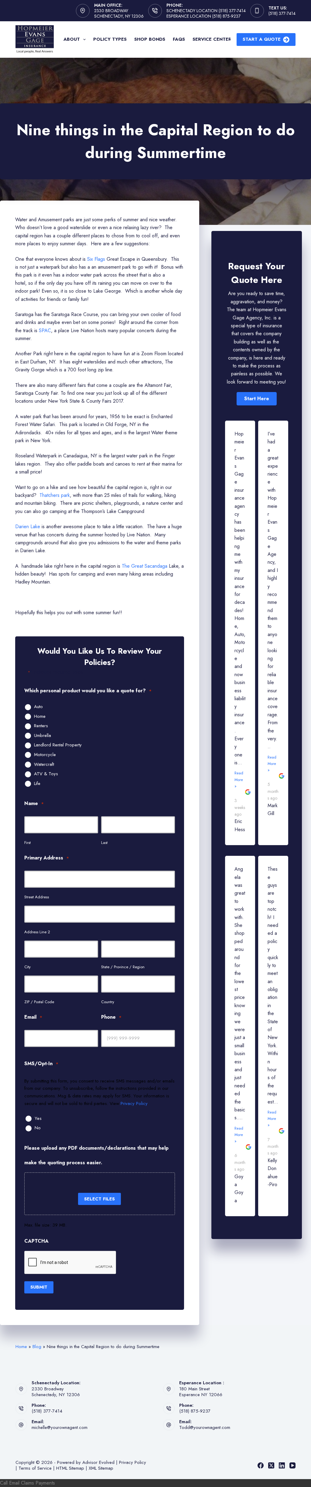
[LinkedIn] (282, 1465)
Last (104, 842)
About (71, 39)
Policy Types (110, 39)
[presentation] (70, 1263)
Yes (38, 1119)
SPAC (45, 330)
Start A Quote (262, 39)
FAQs (179, 39)
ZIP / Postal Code (39, 1002)
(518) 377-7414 (282, 13)
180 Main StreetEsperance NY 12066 (200, 1391)
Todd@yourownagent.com (204, 1427)
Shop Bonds (149, 39)
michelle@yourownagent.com (59, 1427)
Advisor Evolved (98, 1462)
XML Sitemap (101, 1468)
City (27, 967)
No (38, 1128)
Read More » (238, 779)
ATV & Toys (46, 774)
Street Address (36, 897)
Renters (41, 726)
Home (40, 717)
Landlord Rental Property (58, 745)
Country (107, 1002)
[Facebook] (261, 1465)
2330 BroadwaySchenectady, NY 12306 (56, 1391)
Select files (99, 1199)
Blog (36, 1346)
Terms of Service (35, 1468)
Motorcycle (45, 755)
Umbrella (42, 736)
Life (37, 784)
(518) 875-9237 (194, 1411)
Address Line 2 (37, 932)
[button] (257, 398)
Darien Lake (28, 526)
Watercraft (44, 765)
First (27, 842)
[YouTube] (292, 1465)
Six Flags (97, 259)
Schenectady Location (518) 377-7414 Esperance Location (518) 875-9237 (206, 13)
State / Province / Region (123, 967)
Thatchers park (54, 495)
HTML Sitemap (70, 1468)
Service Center (212, 39)
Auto (38, 707)
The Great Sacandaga (144, 566)
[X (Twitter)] (271, 1465)
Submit (38, 1287)
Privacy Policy (134, 1103)
